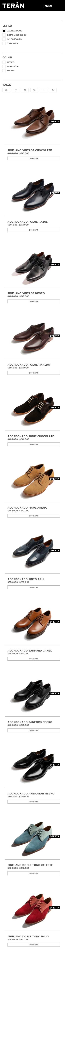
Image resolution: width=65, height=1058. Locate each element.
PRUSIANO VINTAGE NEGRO (26, 293)
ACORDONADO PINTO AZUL (26, 579)
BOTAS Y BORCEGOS (16, 35)
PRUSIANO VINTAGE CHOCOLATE (30, 150)
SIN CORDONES (14, 39)
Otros (10, 71)
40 (15, 90)
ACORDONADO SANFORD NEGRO (30, 722)
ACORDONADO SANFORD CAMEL (30, 650)
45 (53, 90)
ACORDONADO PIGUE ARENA (27, 507)
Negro (10, 62)
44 (43, 90)
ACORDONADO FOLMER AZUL (28, 221)
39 (6, 90)
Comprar (33, 158)
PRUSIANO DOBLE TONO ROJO (28, 936)
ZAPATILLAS (12, 43)
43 (34, 90)
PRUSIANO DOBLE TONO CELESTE (30, 865)
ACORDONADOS (14, 31)
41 (25, 90)
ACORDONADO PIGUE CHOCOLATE (31, 436)
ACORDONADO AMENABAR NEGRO (31, 793)
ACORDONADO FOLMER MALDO (29, 364)
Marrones (12, 66)
